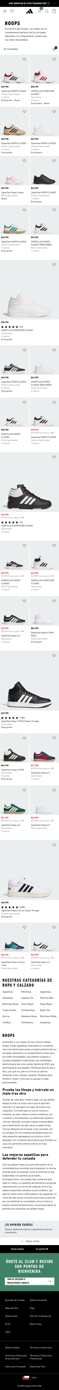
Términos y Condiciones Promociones (41, 1357)
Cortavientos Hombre (27, 1010)
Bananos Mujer (29, 1016)
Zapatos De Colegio (27, 998)
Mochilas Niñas (48, 1016)
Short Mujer (27, 1004)
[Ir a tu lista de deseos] (12, 11)
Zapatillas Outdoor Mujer (47, 992)
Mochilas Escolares (26, 992)
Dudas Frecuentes (38, 1300)
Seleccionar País (37, 1367)
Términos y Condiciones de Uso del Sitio (16, 1357)
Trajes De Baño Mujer (10, 1010)
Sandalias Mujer (7, 998)
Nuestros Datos (12, 1348)
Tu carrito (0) (42, 1249)
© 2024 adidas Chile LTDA (29, 1386)
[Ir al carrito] (54, 11)
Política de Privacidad (15, 1367)
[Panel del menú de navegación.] (4, 11)
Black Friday (35, 1324)
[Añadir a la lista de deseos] (24, 60)
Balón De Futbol (45, 1010)
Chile (34, 1378)
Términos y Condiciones (41, 1348)
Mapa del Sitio (11, 1308)
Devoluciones (11, 1316)
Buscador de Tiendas (15, 1300)
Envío (7, 1324)
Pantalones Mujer (27, 1022)
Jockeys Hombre (6, 1022)
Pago (32, 1308)
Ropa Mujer (46, 1004)
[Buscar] (47, 11)
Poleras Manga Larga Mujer (48, 998)
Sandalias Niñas (45, 1022)
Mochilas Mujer (10, 1004)
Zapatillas (7, 992)
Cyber (8, 1332)
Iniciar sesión (17, 1249)
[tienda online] (29, 12)
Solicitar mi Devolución (40, 1316)
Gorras (6, 1016)
